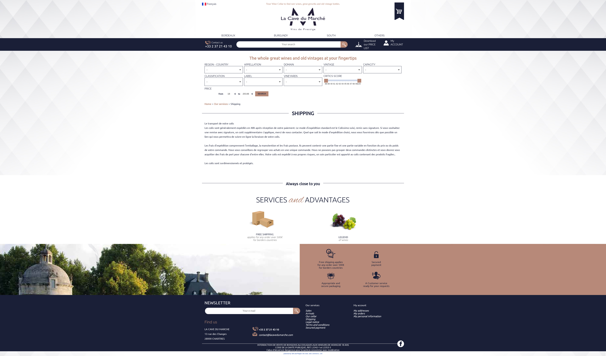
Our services (221, 103)
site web (305, 353)
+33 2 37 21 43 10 (269, 329)
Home (208, 103)
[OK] (344, 44)
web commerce (314, 353)
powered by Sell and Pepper (293, 353)
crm (321, 353)
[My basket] (399, 11)
